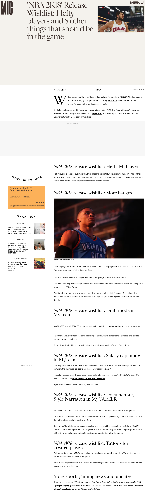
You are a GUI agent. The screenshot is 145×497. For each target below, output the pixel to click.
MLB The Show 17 (122, 486)
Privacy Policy (13, 206)
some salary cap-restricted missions (88, 378)
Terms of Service (38, 205)
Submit (40, 202)
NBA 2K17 (124, 97)
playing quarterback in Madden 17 (77, 486)
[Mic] (7, 8)
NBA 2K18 (112, 100)
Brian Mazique (61, 90)
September (97, 113)
